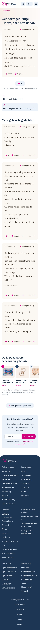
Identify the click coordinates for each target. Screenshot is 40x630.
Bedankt (5, 495)
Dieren (4, 529)
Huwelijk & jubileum (10, 475)
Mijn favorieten (8, 553)
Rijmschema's (7, 576)
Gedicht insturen (28, 571)
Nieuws (20, 614)
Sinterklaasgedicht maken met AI (29, 525)
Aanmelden (28, 436)
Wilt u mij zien (9, 127)
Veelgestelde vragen (26, 581)
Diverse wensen (8, 503)
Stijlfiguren (6, 584)
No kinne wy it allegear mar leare (16, 165)
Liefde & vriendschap (7, 515)
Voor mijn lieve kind (10, 541)
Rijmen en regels (9, 571)
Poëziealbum (7, 521)
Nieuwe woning (8, 499)
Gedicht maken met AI (29, 518)
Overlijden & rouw (9, 483)
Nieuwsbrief (26, 587)
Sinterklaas (26, 475)
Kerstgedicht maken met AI (27, 532)
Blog (20, 619)
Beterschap (6, 491)
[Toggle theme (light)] (29, 4)
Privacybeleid (20, 604)
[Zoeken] (23, 4)
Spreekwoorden (8, 588)
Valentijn (25, 487)
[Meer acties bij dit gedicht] (27, 74)
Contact (24, 591)
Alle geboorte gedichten (21, 405)
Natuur (5, 533)
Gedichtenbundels (29, 576)
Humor (5, 545)
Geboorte (6, 11)
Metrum (5, 580)
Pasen (23, 491)
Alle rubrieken (8, 557)
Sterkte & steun (8, 487)
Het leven (6, 537)
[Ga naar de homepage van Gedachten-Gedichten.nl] (9, 4)
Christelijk (6, 525)
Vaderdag (25, 483)
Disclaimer (20, 610)
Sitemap (20, 624)
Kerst (23, 471)
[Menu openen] (36, 4)
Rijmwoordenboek (9, 567)
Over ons (25, 567)
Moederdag (26, 479)
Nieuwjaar (25, 495)
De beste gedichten (10, 549)
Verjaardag (6, 471)
